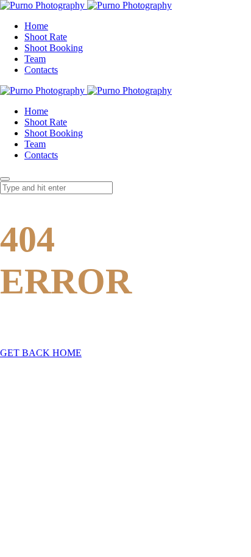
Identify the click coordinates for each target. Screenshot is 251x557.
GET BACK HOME (41, 353)
